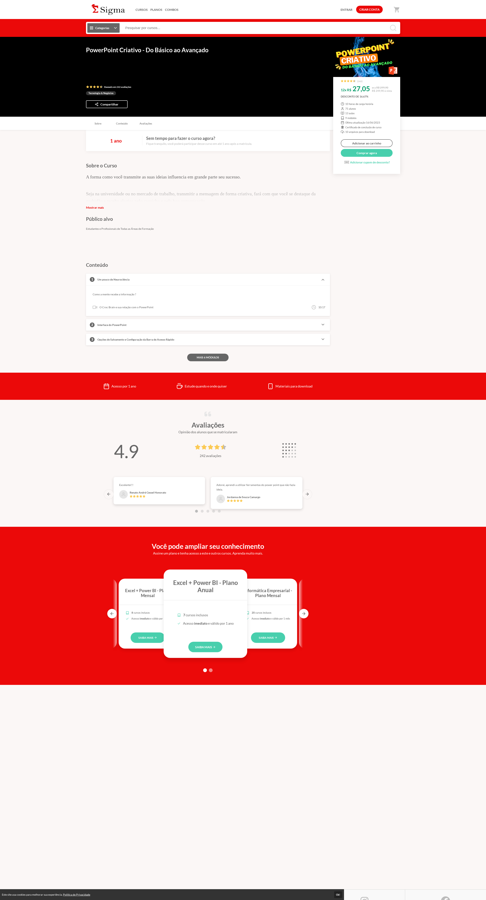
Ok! (338, 894)
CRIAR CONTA (369, 9)
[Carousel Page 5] (219, 511)
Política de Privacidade (76, 894)
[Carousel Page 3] (208, 511)
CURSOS (142, 9)
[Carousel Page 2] (202, 511)
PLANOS (156, 9)
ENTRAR (346, 9)
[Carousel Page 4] (213, 511)
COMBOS (171, 9)
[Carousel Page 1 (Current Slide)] (196, 511)
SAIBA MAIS (146, 637)
